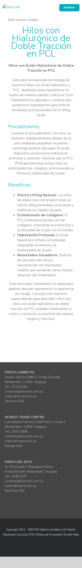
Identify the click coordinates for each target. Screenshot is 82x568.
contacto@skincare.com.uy (24, 391)
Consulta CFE (25, 534)
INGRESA (69, 7)
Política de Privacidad (49, 534)
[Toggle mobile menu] (77, 17)
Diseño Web (71, 534)
